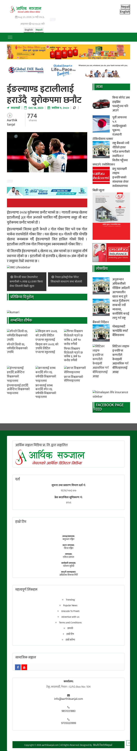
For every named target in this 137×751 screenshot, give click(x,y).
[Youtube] (24, 667)
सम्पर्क (70, 628)
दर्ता (17, 479)
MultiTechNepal (102, 745)
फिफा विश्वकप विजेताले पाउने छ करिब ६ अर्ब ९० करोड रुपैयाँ (73, 354)
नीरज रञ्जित (68, 548)
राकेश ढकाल (68, 557)
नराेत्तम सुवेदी (68, 565)
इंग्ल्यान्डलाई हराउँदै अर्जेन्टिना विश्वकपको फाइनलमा (18, 389)
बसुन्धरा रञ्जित (68, 539)
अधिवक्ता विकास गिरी (68, 574)
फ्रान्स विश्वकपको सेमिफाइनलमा (73, 379)
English (29, 30)
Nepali (39, 30)
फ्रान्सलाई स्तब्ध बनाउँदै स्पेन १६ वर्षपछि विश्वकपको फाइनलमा (45, 391)
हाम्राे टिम (20, 521)
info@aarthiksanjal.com (68, 699)
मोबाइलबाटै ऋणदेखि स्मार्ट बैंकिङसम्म (120, 331)
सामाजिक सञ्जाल (25, 657)
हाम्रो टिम (70, 634)
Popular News (70, 605)
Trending (70, 599)
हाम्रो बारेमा (70, 639)
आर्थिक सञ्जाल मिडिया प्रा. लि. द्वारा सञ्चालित (41, 445)
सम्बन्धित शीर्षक (21, 320)
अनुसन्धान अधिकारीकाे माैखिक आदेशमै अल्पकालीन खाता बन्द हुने (121, 288)
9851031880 (68, 711)
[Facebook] (18, 667)
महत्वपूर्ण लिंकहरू (26, 589)
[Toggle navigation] (10, 37)
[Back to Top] (129, 743)
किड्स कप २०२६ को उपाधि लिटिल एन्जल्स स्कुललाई (46, 348)
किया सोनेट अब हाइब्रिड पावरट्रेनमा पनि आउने (121, 104)
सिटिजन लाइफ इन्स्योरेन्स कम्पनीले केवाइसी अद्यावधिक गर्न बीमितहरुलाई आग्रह (120, 359)
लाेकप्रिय (102, 268)
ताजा (99, 87)
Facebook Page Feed (108, 407)
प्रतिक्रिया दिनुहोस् (22, 297)
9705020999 (68, 723)
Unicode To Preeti (70, 611)
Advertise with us (70, 617)
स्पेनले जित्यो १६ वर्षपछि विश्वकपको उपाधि (17, 348)
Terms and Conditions (70, 622)
